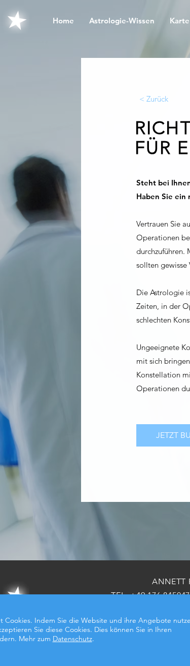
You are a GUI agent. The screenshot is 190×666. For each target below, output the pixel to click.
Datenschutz (72, 638)
